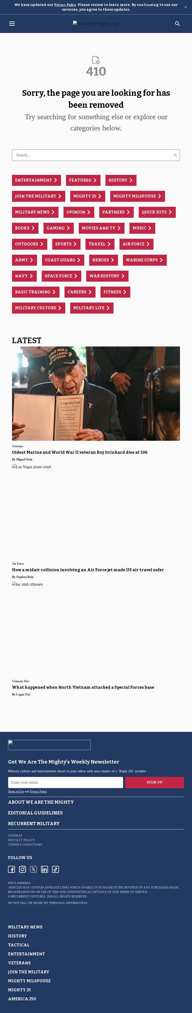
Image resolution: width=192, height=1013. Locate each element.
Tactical (19, 945)
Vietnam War (20, 681)
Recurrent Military (34, 823)
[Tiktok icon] (55, 869)
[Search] (175, 155)
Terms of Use (16, 791)
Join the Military (28, 972)
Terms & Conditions (25, 844)
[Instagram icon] (22, 869)
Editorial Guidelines (35, 813)
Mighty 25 (19, 990)
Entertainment (26, 954)
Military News (25, 927)
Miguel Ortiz (24, 459)
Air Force (18, 563)
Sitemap (15, 835)
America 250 (22, 999)
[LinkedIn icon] (44, 869)
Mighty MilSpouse (29, 981)
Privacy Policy (65, 5)
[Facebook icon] (11, 869)
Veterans (17, 446)
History (17, 936)
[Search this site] (177, 23)
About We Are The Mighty (41, 802)
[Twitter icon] (33, 869)
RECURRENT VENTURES (28, 896)
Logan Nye (23, 694)
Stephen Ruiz (25, 577)
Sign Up (154, 782)
